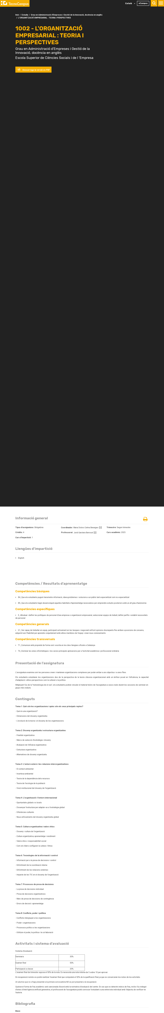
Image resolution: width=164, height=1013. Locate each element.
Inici (17, 15)
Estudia (25, 15)
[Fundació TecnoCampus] (15, 3)
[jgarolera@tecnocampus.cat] (94, 532)
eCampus (143, 3)
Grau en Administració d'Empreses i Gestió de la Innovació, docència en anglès (66, 15)
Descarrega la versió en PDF (36, 70)
